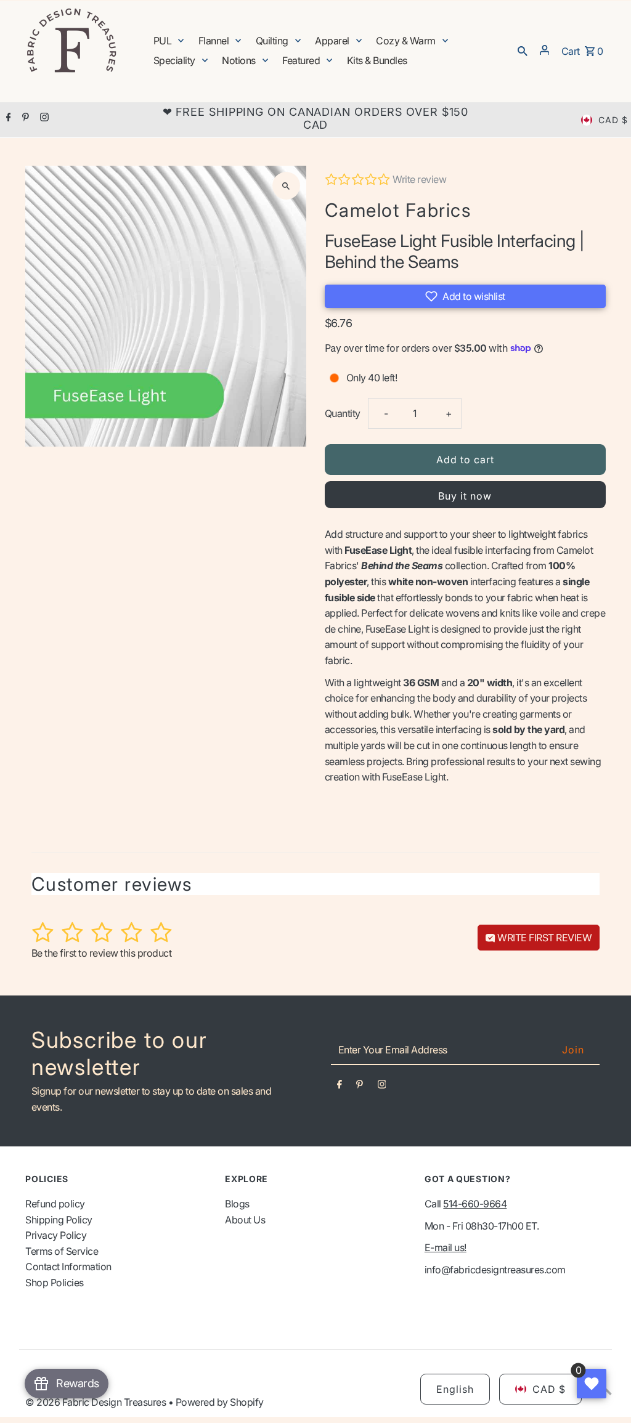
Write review (419, 179)
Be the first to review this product (101, 953)
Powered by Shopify (220, 1402)
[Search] (523, 49)
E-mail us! (445, 1247)
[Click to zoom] (286, 186)
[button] (465, 296)
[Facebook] (7, 118)
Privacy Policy (55, 1235)
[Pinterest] (24, 118)
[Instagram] (43, 118)
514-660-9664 (475, 1204)
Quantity (342, 413)
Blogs (237, 1204)
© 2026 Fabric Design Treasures (96, 1402)
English (455, 1389)
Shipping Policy (58, 1220)
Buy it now (465, 496)
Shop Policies (54, 1282)
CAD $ (613, 120)
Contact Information (68, 1266)
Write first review (543, 937)
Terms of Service (61, 1251)
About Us (245, 1220)
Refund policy (55, 1204)
